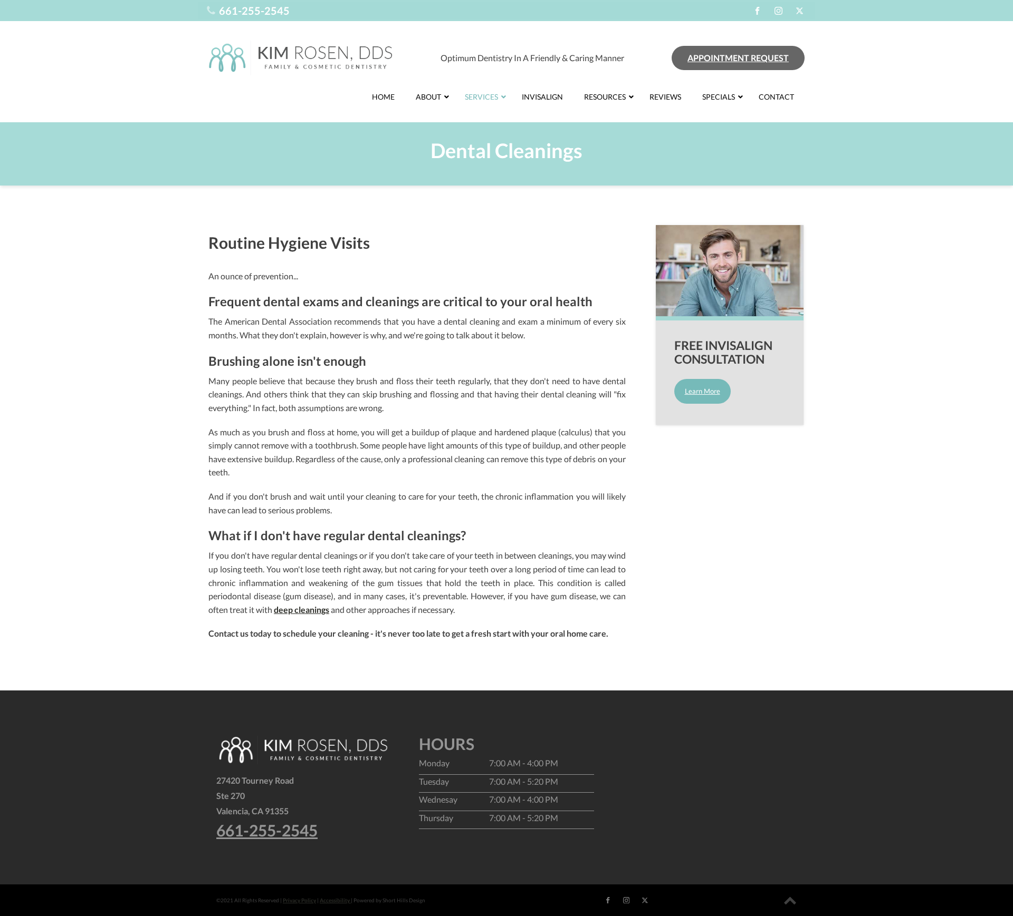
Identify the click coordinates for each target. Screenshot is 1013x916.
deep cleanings (301, 610)
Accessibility (335, 900)
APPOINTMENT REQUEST (738, 58)
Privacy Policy (299, 900)
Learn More (702, 391)
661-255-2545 (267, 830)
